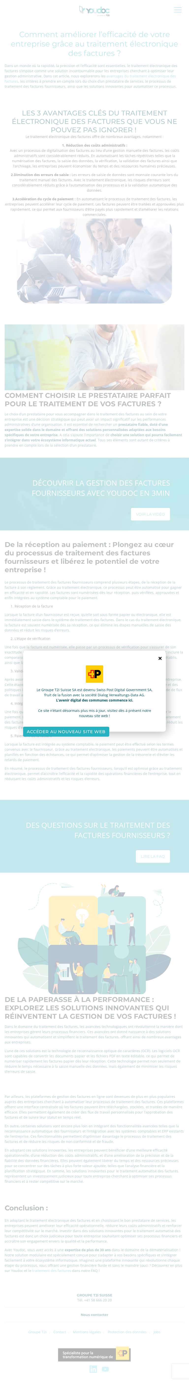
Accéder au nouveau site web (66, 731)
